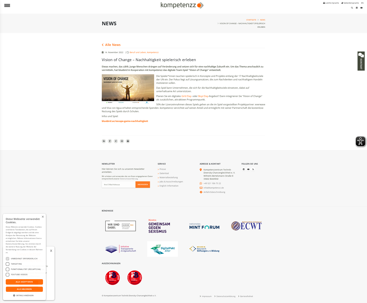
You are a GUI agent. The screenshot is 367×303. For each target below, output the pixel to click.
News (262, 20)
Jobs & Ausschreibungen (171, 181)
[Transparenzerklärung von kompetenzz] (120, 248)
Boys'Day (203, 96)
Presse (163, 169)
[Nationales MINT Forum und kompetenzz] (204, 225)
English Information (169, 185)
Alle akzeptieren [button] (24, 282)
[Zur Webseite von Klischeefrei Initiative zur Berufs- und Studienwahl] (120, 225)
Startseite (251, 20)
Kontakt (361, 63)
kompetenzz (153, 52)
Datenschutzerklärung (129, 179)
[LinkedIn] (357, 8)
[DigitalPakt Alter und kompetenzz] (162, 248)
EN (362, 3)
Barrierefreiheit (246, 296)
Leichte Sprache (332, 3)
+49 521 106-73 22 (212, 183)
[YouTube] (361, 8)
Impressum (206, 296)
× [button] (43, 217)
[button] (24, 295)
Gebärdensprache (351, 3)
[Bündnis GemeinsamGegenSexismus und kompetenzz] (162, 225)
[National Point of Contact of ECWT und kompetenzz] (246, 225)
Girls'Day (186, 96)
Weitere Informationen (18, 252)
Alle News (112, 44)
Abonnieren (143, 184)
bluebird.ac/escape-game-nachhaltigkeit (125, 121)
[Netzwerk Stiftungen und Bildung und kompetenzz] (204, 248)
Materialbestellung (169, 177)
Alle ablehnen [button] (24, 289)
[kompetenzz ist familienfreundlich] (112, 277)
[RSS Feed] (253, 169)
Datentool (164, 173)
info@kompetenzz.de (214, 187)
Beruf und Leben (138, 52)
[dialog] (24, 257)
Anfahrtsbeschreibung (214, 192)
